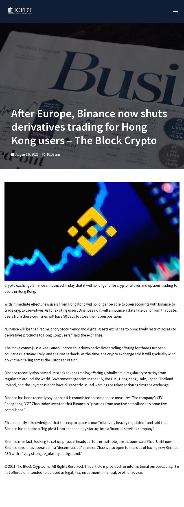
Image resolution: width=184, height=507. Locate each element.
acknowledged (40, 422)
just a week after (45, 347)
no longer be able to (109, 304)
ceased (45, 372)
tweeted (57, 403)
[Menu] (176, 12)
